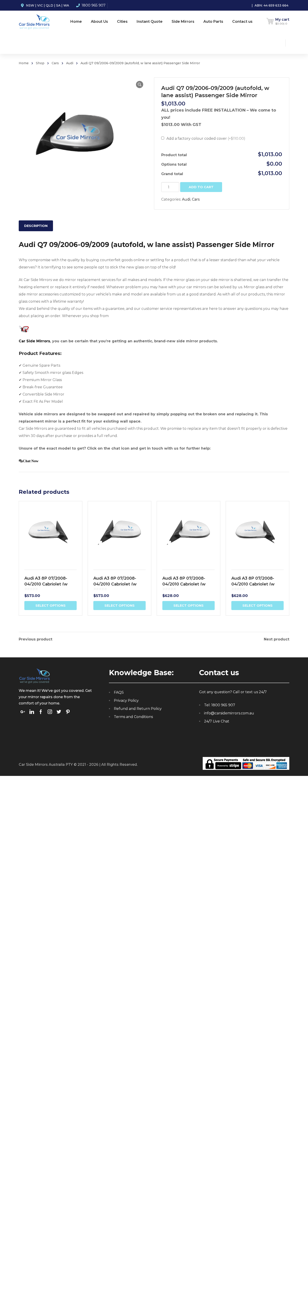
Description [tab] (36, 226)
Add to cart (201, 187)
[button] (139, 84)
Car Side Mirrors (34, 341)
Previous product (35, 639)
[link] (24, 328)
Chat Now (31, 461)
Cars (55, 63)
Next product (276, 639)
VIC (40, 5)
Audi (69, 63)
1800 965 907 (94, 5)
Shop (40, 63)
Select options (50, 606)
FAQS (119, 692)
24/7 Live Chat (216, 721)
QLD (49, 5)
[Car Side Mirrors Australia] (34, 21)
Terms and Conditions (133, 717)
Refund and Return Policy (138, 708)
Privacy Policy (126, 700)
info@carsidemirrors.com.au (229, 713)
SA (58, 5)
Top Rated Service (64, 716)
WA (66, 5)
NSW (30, 5)
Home (24, 63)
